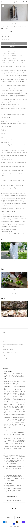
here (24, 233)
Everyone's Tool (6, 355)
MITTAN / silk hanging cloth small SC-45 (14, 173)
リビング (21, 55)
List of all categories (7, 338)
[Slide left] (12, 23)
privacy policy (5, 363)
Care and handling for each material (10, 352)
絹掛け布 (23, 60)
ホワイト (4, 55)
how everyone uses (7, 358)
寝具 (18, 60)
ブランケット (12, 53)
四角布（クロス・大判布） (8, 60)
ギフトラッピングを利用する (7, 39)
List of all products (7, 335)
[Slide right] (15, 23)
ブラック (4, 53)
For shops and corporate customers (10, 361)
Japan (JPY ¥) (9, 517)
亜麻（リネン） (16, 58)
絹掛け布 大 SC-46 (6, 62)
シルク (19, 51)
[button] (1, 2)
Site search (5, 341)
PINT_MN (12, 526)
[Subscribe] (24, 503)
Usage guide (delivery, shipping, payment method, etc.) (13, 345)
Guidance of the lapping (8, 349)
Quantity (2, 34)
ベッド (19, 53)
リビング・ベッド (6, 58)
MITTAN (4, 51)
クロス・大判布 (11, 51)
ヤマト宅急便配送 (13, 55)
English (18, 517)
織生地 (14, 62)
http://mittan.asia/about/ (6, 231)
